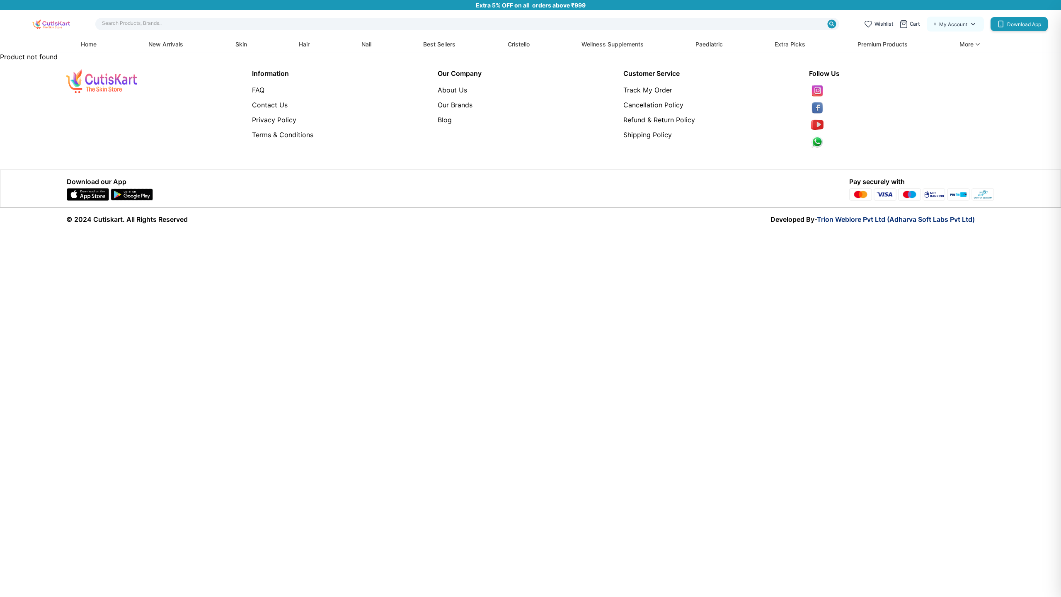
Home (89, 44)
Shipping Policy (647, 135)
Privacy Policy (274, 120)
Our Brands (455, 105)
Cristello (519, 44)
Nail (366, 44)
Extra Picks (790, 44)
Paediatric (709, 44)
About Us (452, 90)
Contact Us (270, 105)
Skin (241, 44)
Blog (445, 120)
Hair (304, 44)
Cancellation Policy (653, 105)
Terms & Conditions (282, 135)
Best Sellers (439, 44)
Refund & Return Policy (659, 120)
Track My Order (647, 90)
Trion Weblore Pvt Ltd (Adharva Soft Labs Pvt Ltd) (896, 219)
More (966, 44)
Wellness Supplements (612, 44)
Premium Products (883, 44)
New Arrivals (165, 44)
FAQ (258, 90)
